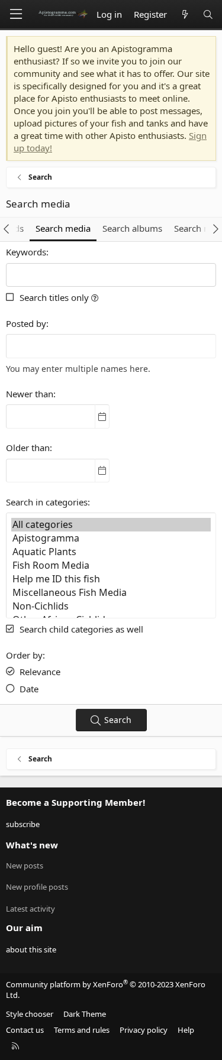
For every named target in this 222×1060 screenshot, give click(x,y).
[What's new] (184, 14)
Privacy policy (144, 1030)
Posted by (26, 323)
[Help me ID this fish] (111, 579)
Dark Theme (84, 1014)
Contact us (25, 1030)
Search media (63, 228)
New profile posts (37, 886)
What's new (32, 845)
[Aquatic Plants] (111, 552)
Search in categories (47, 502)
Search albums (132, 228)
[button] (95, 297)
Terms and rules (82, 1030)
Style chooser (29, 1014)
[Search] (208, 14)
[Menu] (16, 14)
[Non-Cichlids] (111, 606)
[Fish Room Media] (111, 565)
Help (186, 1030)
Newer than (29, 394)
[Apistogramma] (111, 538)
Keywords (26, 252)
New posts (24, 865)
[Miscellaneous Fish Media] (111, 592)
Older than (28, 447)
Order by (24, 655)
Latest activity (30, 908)
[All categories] (111, 524)
